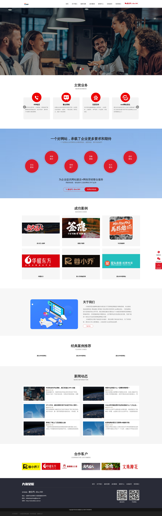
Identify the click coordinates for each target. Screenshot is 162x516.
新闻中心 (101, 4)
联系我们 (118, 4)
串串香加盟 (33, 513)
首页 (67, 4)
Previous (5, 41)
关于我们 (74, 4)
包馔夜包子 (40, 513)
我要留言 (158, 255)
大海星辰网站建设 (24, 513)
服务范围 (83, 4)
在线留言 (109, 4)
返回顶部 (158, 268)
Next (157, 41)
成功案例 (92, 4)
